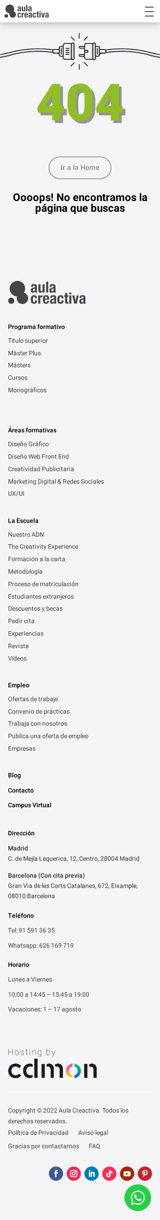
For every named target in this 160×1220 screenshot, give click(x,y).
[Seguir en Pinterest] (145, 1174)
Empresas (22, 749)
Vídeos (17, 659)
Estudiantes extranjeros (41, 597)
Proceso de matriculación (43, 585)
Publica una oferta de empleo (48, 737)
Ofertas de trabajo (33, 700)
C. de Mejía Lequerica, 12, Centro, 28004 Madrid (74, 858)
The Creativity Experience (43, 547)
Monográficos (27, 391)
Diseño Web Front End (38, 457)
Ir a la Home (80, 167)
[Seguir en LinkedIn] (91, 1174)
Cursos (18, 378)
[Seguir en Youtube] (127, 1174)
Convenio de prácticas (39, 712)
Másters (19, 366)
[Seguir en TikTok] (109, 1174)
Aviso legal (93, 1134)
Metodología (25, 572)
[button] (141, 11)
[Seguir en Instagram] (74, 1174)
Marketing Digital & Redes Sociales (56, 482)
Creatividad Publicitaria (41, 470)
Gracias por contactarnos (43, 1147)
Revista (18, 647)
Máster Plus (24, 354)
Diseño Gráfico (28, 445)
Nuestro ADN (26, 535)
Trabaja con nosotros (37, 724)
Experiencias (26, 634)
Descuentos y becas (35, 609)
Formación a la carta (36, 560)
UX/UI (16, 494)
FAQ (94, 1147)
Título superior (28, 341)
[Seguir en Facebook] (56, 1174)
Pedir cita (21, 622)
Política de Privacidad (38, 1134)
